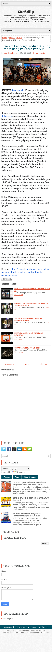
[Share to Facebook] (11, 279)
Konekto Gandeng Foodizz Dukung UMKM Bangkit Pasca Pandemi (25, 47)
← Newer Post (8, 364)
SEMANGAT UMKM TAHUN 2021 (27, 348)
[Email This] (2, 279)
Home (4, 38)
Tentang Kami (8, 619)
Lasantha (41, 631)
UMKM (19, 38)
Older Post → (44, 364)
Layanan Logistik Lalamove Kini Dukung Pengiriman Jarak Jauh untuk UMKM (29, 483)
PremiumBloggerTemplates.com (15, 632)
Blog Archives (30, 477)
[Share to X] (8, 279)
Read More (18, 295)
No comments (39, 53)
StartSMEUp (26, 11)
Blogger (44, 627)
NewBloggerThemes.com (39, 632)
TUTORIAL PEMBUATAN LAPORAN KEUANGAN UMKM (28, 319)
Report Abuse (10, 531)
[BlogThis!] (5, 279)
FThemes (18, 631)
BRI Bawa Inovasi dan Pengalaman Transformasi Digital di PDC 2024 (27, 514)
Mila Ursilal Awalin (11, 53)
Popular (7, 477)
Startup (12, 38)
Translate (21, 472)
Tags (17, 477)
